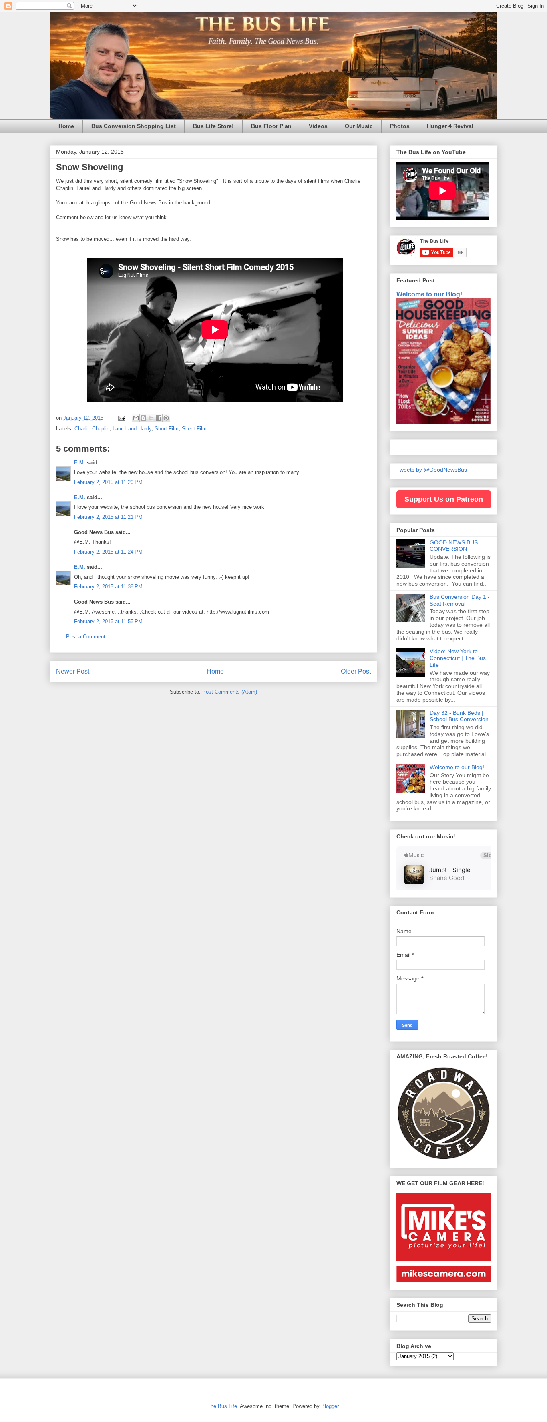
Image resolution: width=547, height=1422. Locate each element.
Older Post (356, 671)
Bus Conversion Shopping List (133, 126)
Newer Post (72, 671)
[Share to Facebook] (159, 418)
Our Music (359, 126)
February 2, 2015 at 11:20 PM (108, 482)
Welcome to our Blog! (429, 294)
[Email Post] (121, 418)
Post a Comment (85, 637)
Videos (318, 126)
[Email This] (136, 418)
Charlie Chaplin (91, 429)
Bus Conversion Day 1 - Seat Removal (460, 600)
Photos (400, 126)
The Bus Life (222, 1406)
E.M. (79, 463)
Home (66, 126)
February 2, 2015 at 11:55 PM (108, 621)
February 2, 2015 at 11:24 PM (108, 552)
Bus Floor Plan (271, 126)
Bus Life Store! (213, 126)
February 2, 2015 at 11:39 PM (108, 587)
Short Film (167, 429)
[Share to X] (151, 418)
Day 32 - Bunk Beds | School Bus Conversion (459, 716)
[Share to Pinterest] (166, 418)
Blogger (329, 1406)
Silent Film (194, 429)
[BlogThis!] (143, 418)
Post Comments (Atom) (229, 692)
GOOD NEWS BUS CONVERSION (454, 545)
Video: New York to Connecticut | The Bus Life (458, 658)
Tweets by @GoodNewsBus (431, 469)
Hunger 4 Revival (450, 126)
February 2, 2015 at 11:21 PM (108, 517)
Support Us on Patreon (443, 499)
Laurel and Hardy (132, 429)
